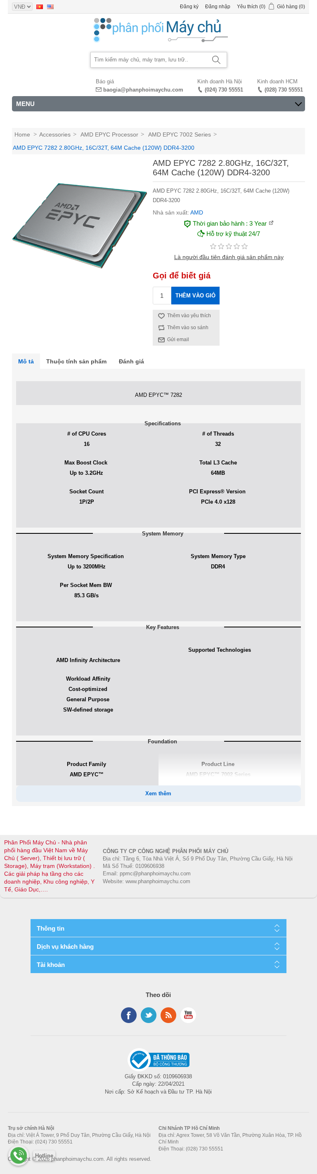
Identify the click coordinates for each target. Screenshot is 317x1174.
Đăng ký (189, 6)
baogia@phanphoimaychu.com (143, 90)
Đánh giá (131, 361)
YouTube (188, 1015)
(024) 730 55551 (224, 90)
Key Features (162, 627)
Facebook (129, 1015)
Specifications (162, 423)
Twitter (148, 1015)
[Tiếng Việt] (40, 6)
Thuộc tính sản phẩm (76, 361)
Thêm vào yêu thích (189, 315)
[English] (50, 6)
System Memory (162, 533)
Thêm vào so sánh (187, 327)
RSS (168, 1015)
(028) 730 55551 (284, 90)
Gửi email (178, 339)
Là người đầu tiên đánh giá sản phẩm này (229, 257)
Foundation (162, 741)
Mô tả (26, 361)
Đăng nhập (217, 6)
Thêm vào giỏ (195, 295)
